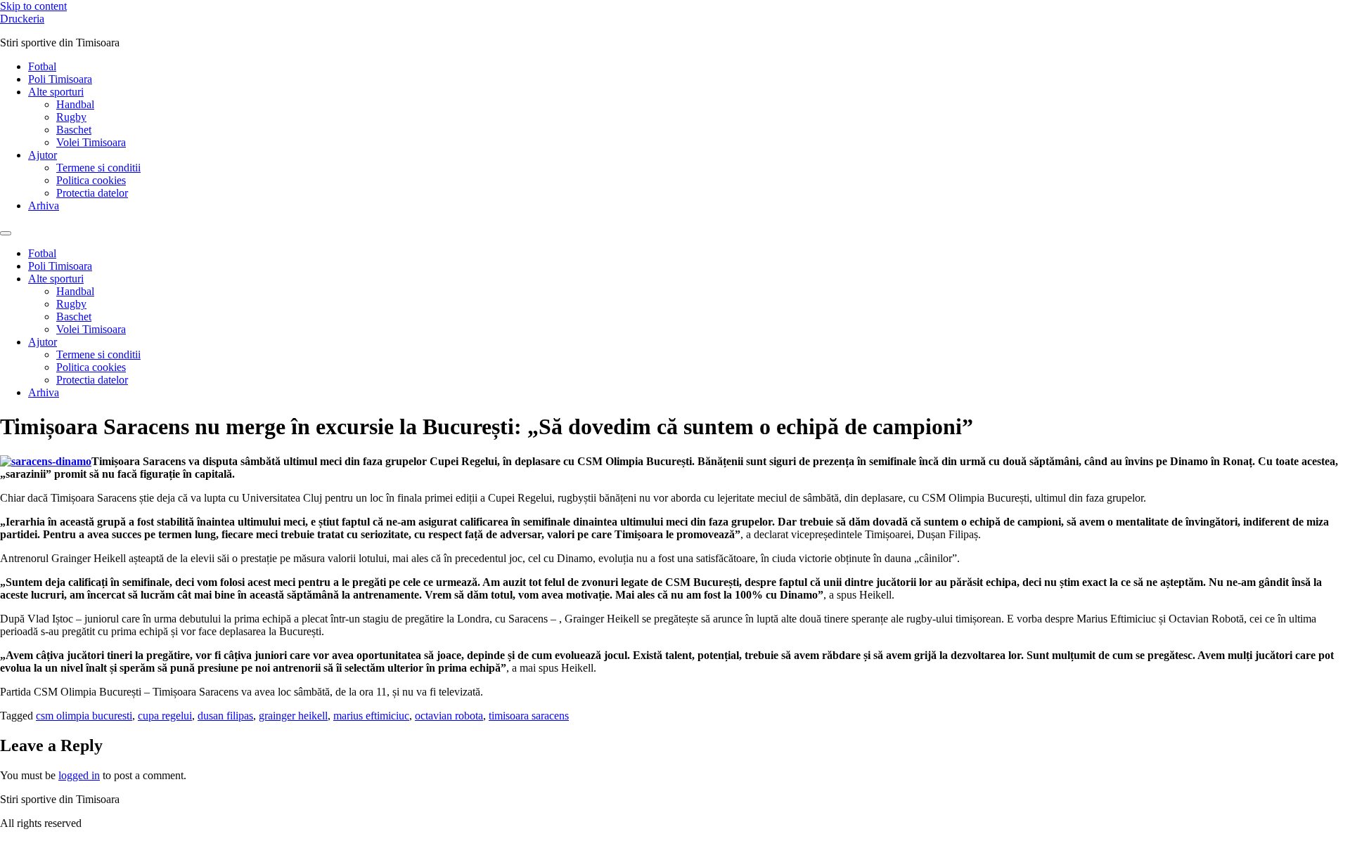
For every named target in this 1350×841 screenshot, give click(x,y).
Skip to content (33, 6)
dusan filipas (225, 716)
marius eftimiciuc (371, 716)
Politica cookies (91, 180)
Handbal (75, 104)
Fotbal (42, 66)
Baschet (73, 130)
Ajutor (42, 155)
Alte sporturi (56, 92)
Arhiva (43, 205)
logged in (79, 775)
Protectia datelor (92, 193)
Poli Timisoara (60, 79)
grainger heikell (293, 716)
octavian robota (449, 716)
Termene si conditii (98, 168)
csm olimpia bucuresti (84, 716)
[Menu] (5, 233)
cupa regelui (165, 716)
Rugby (71, 117)
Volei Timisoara (91, 142)
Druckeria (22, 19)
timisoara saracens (529, 716)
